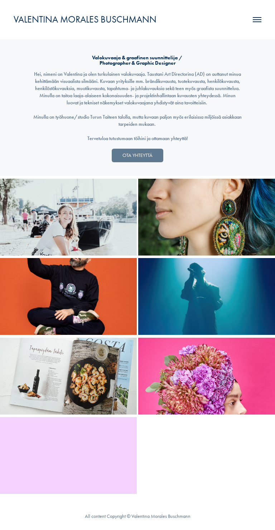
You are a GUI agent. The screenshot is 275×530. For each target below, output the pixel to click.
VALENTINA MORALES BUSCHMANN (85, 19)
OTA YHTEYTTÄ (137, 155)
